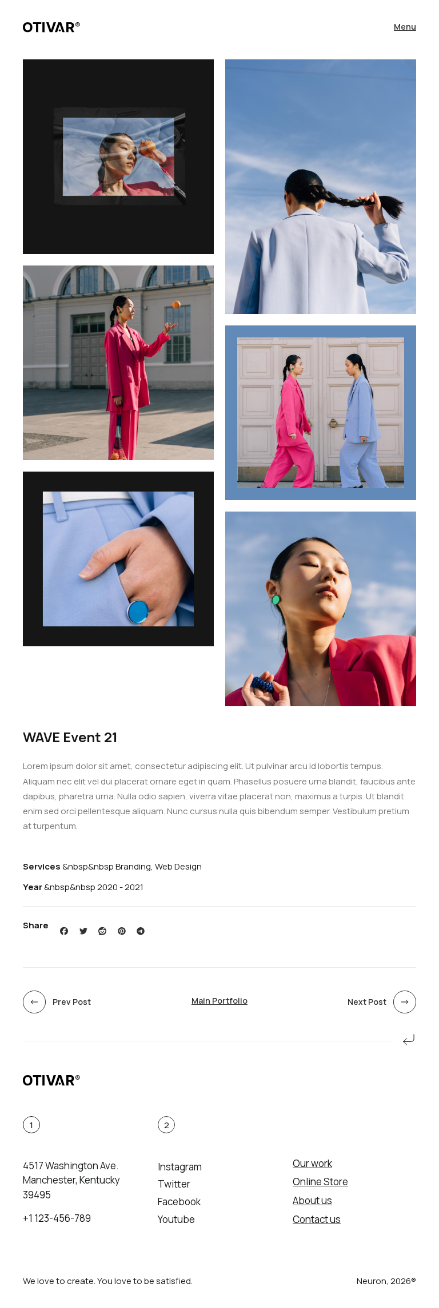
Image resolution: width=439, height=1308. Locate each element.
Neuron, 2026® (386, 1281)
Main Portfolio (219, 1000)
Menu (405, 26)
